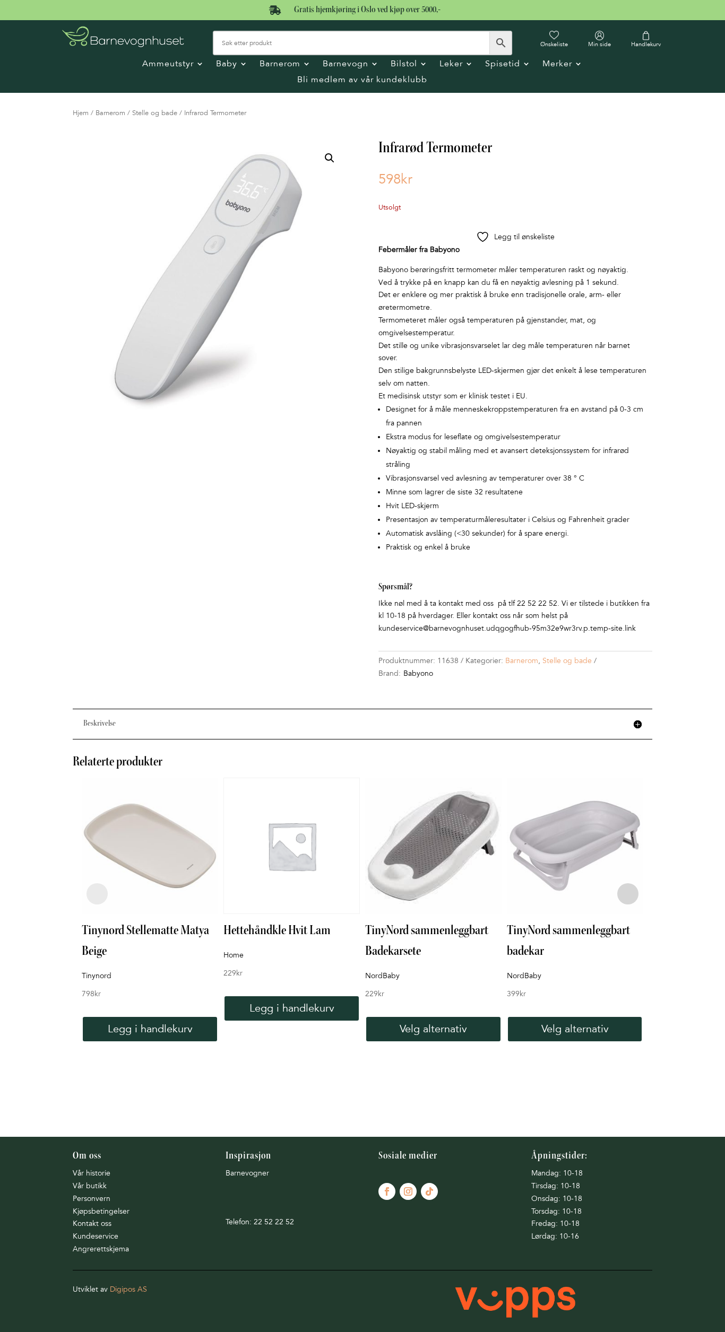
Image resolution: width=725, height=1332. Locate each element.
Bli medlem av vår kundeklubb (362, 80)
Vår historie (91, 1173)
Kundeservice (95, 1236)
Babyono (418, 673)
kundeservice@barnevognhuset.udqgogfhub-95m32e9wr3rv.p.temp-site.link (507, 628)
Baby (226, 64)
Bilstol (404, 64)
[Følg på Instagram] (408, 1191)
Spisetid (502, 64)
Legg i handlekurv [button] (150, 1029)
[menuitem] (554, 39)
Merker (557, 64)
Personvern (91, 1198)
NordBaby (382, 975)
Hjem (81, 113)
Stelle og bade (154, 113)
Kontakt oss (92, 1223)
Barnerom (280, 64)
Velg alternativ (433, 1029)
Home (233, 955)
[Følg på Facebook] (386, 1191)
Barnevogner (247, 1173)
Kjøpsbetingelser (101, 1211)
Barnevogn (345, 64)
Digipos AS (128, 1289)
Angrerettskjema (101, 1248)
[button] (329, 158)
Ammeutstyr (168, 64)
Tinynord (96, 975)
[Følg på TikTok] (429, 1191)
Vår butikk (90, 1185)
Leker (451, 64)
